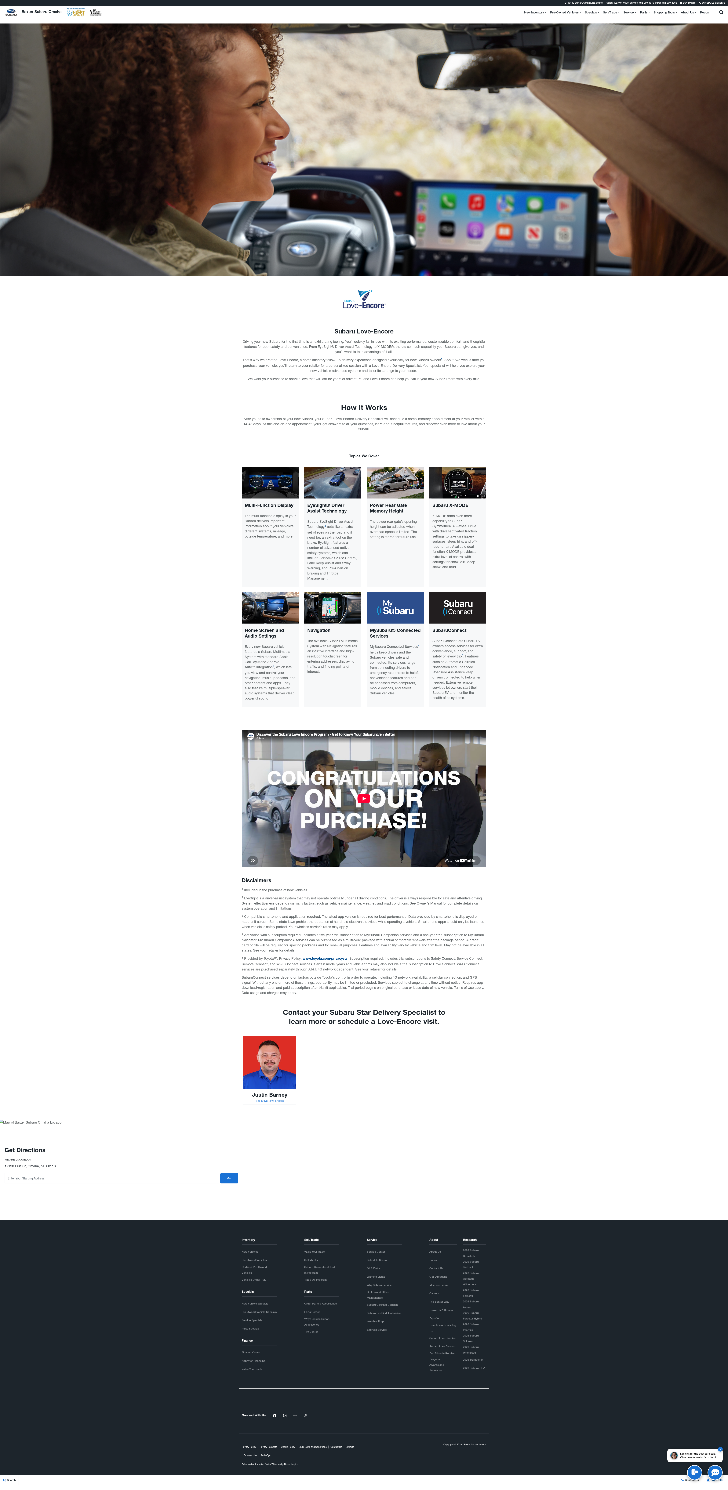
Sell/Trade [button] (610, 13)
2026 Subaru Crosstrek (471, 1253)
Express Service (377, 1329)
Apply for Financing (253, 1360)
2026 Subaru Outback (471, 1264)
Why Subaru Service (379, 1285)
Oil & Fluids (373, 1268)
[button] (3, 2)
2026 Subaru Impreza (471, 1327)
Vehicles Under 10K (254, 1279)
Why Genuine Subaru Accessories (317, 1321)
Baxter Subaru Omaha (475, 1444)
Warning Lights (376, 1276)
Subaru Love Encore (441, 1346)
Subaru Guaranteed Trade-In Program (320, 1269)
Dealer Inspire (291, 1464)
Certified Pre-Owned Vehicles (254, 1269)
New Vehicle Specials (255, 1303)
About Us (435, 1251)
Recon (704, 12)
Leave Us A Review (441, 1310)
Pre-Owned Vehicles (254, 1259)
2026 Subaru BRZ (474, 1367)
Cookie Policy (288, 1447)
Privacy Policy (249, 1447)
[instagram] (285, 1416)
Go (229, 1178)
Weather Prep (375, 1321)
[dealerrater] (305, 1416)
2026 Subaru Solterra (471, 1338)
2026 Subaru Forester (471, 1292)
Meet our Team (438, 1285)
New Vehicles (250, 1251)
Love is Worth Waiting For (442, 1328)
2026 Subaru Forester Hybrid (472, 1315)
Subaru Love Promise (442, 1338)
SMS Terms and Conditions (313, 1447)
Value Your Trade (252, 1369)
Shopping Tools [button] (664, 13)
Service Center (376, 1251)
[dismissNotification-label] (720, 1449)
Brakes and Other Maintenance (378, 1294)
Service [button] (628, 13)
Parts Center (312, 1311)
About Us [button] (687, 13)
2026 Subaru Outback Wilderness (471, 1278)
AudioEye (265, 1455)
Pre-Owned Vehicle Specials (259, 1311)
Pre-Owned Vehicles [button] (564, 13)
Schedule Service (377, 1259)
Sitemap (350, 1447)
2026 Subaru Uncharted (471, 1349)
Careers (434, 1293)
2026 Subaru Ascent (471, 1304)
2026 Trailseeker (473, 1359)
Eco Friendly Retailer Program (442, 1356)
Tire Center (311, 1331)
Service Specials (252, 1320)
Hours (433, 1259)
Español (434, 1318)
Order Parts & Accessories (320, 1303)
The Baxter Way (439, 1301)
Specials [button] (591, 13)
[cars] (295, 1416)
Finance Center (251, 1352)
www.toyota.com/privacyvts (325, 959)
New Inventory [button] (534, 13)
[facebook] (274, 1416)
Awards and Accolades (436, 1367)
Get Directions (438, 1276)
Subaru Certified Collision (382, 1304)
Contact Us (436, 1268)
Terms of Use (250, 1455)
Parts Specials (250, 1328)
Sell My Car (311, 1259)
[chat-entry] (694, 1472)
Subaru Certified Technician (384, 1313)
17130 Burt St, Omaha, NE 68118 (585, 3)
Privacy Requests (268, 1447)
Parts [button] (643, 13)
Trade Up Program (315, 1279)
